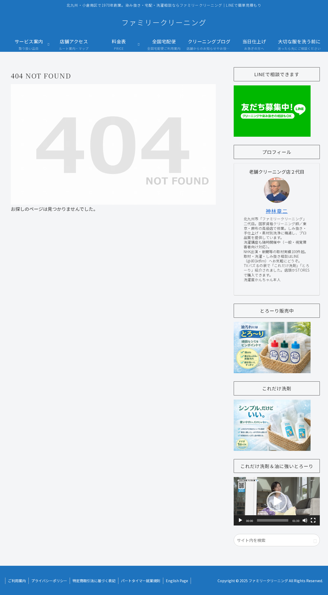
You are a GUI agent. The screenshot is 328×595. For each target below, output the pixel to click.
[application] (277, 501)
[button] (276, 501)
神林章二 (277, 211)
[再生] (240, 520)
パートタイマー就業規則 (140, 580)
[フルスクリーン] (313, 520)
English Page (177, 580)
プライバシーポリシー (49, 580)
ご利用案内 (17, 580)
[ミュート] (305, 520)
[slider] (272, 520)
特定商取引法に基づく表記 (94, 580)
